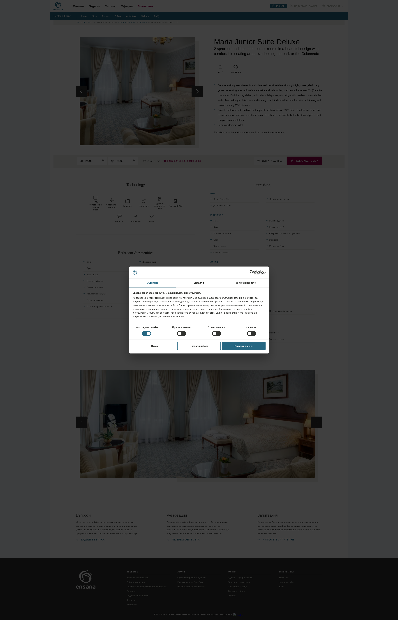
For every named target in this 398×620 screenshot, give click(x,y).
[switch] (181, 333)
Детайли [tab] (199, 282)
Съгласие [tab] (152, 282)
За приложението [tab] (246, 282)
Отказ (154, 346)
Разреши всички (243, 346)
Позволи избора (199, 346)
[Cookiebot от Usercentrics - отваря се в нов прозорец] (252, 272)
